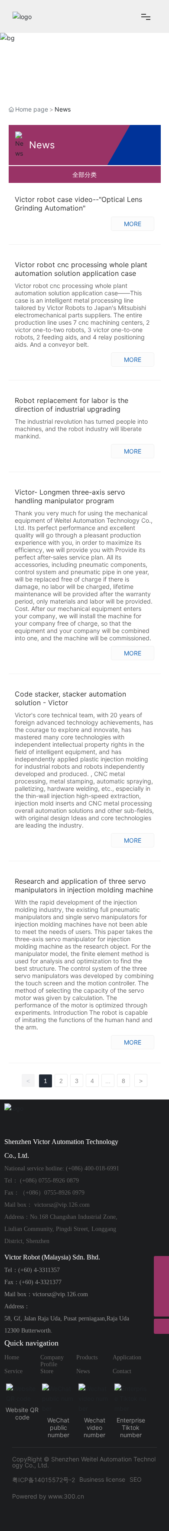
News (83, 1371)
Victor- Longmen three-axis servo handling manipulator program (70, 496)
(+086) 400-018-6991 (92, 1168)
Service (13, 1371)
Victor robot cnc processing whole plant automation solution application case (81, 269)
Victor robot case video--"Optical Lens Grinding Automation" (78, 203)
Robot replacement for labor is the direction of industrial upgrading (71, 404)
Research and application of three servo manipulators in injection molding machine (84, 885)
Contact (122, 1371)
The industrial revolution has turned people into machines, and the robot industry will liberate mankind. (81, 429)
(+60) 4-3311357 (39, 1270)
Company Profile (52, 1361)
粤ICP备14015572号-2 (43, 1479)
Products (87, 1357)
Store (46, 1371)
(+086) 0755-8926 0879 (49, 1180)
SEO (136, 1479)
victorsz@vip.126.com (62, 1205)
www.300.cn (66, 1496)
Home (11, 1357)
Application (127, 1357)
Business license (102, 1479)
